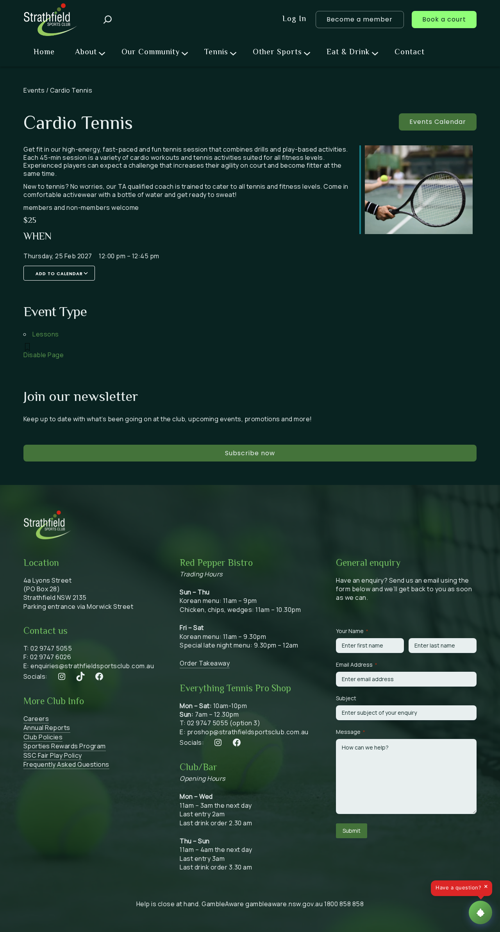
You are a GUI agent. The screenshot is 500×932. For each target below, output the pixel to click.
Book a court (444, 19)
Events (34, 90)
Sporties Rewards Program (64, 746)
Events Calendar (437, 121)
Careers (36, 718)
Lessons (45, 334)
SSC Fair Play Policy (52, 755)
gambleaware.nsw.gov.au (284, 904)
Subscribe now (250, 453)
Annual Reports (46, 727)
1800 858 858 (344, 904)
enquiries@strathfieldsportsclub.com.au (92, 666)
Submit (352, 830)
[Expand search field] (107, 19)
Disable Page (43, 355)
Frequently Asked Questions (66, 764)
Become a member (360, 19)
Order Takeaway (205, 663)
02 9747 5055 (51, 648)
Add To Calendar (59, 273)
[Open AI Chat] (480, 912)
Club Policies (43, 737)
